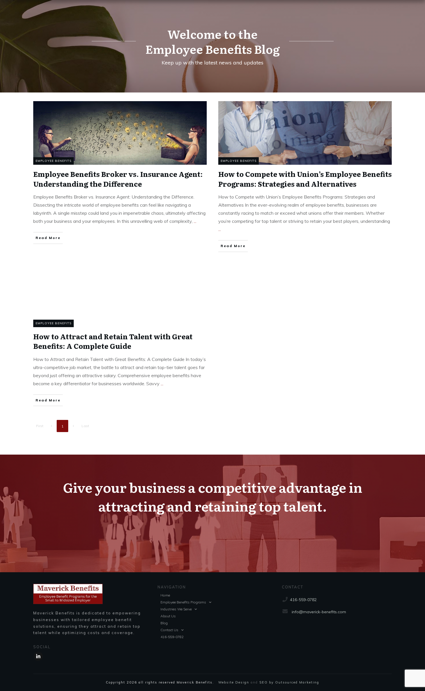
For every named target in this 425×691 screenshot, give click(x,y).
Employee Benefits (53, 161)
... (195, 221)
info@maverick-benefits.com (319, 611)
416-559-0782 (303, 599)
